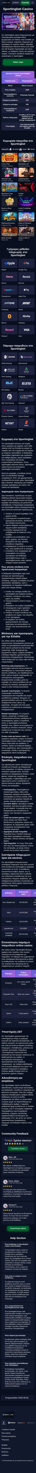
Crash (25, 149)
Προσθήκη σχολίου (18, 1148)
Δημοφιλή (5, 149)
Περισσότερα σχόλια (18, 1228)
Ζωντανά (15, 149)
